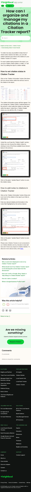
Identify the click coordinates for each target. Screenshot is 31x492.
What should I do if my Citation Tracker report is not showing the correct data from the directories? (15, 268)
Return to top (4, 316)
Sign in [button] (10, 5)
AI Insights (19, 372)
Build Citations (20, 413)
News (17, 437)
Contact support (20, 455)
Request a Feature (15, 342)
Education (19, 431)
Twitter (6, 310)
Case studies (4, 461)
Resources (19, 434)
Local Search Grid (21, 378)
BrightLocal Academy (22, 447)
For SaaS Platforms (6, 416)
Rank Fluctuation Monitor (7, 433)
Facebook (3, 310)
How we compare (5, 464)
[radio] (3, 304)
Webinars (18, 443)
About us (3, 458)
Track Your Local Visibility (8, 375)
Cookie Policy (22, 482)
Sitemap (28, 482)
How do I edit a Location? (9, 278)
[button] (2, 6)
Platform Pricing (5, 388)
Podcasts (18, 440)
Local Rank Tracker (21, 381)
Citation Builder (20, 375)
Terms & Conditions (12, 482)
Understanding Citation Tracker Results (11, 47)
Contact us (4, 470)
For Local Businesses (6, 408)
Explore (18, 428)
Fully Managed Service (22, 416)
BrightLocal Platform (6, 372)
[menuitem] (12, 3)
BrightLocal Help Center (6, 45)
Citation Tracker (17, 45)
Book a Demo (4, 391)
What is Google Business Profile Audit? (13, 281)
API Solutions (19, 420)
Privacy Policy (4, 482)
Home (2, 455)
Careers (3, 467)
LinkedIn (10, 310)
